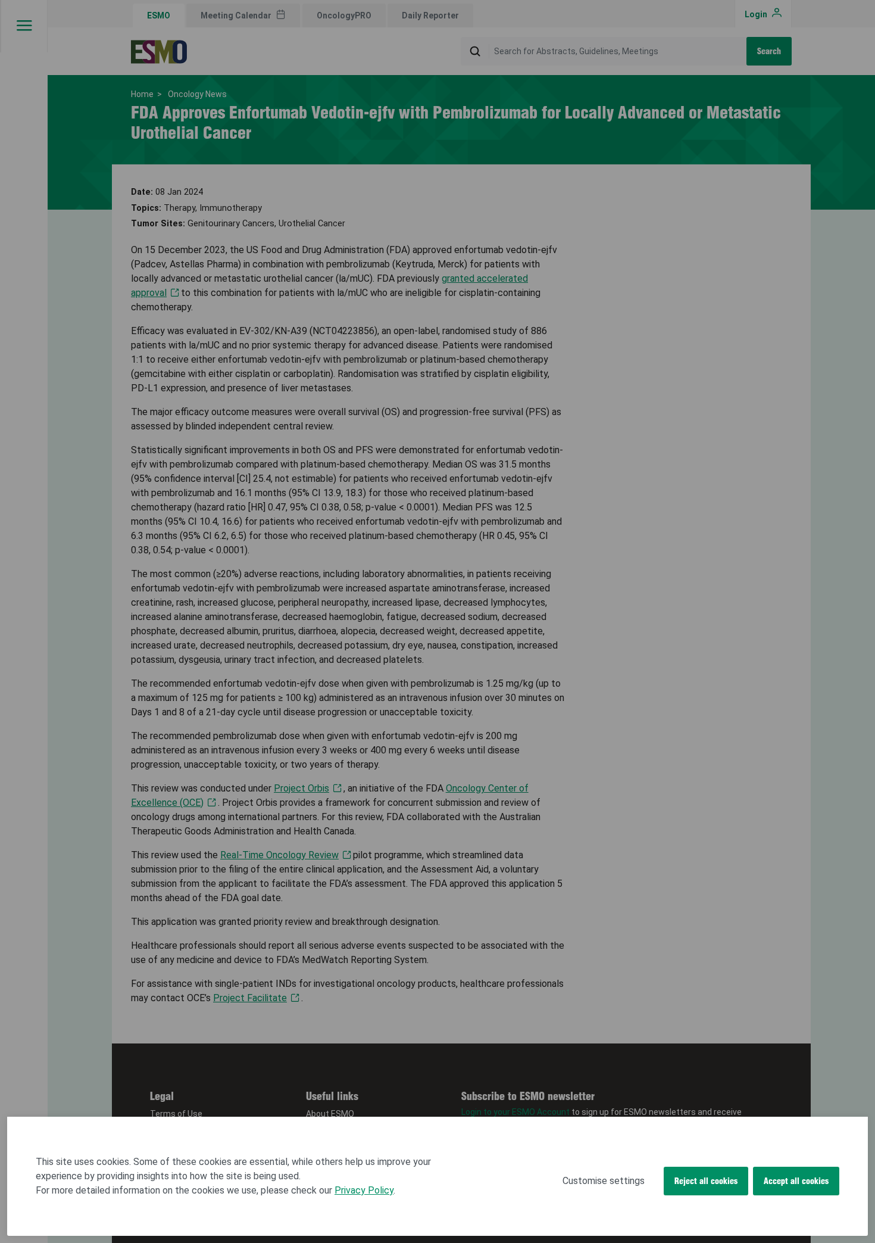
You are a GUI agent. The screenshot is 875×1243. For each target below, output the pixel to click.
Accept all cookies (796, 1181)
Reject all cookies (706, 1181)
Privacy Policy (364, 1190)
